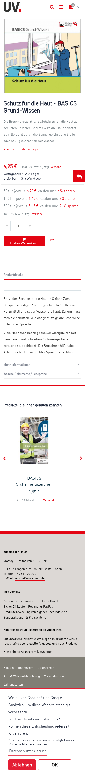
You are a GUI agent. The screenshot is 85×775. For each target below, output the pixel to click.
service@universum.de (30, 578)
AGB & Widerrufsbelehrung (22, 676)
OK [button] (55, 765)
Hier (6, 651)
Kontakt (9, 668)
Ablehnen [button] (22, 765)
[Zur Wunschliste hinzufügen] (52, 241)
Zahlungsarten (13, 684)
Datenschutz (46, 668)
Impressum (25, 668)
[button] (75, 24)
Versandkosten (54, 676)
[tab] (42, 275)
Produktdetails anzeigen (22, 149)
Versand (56, 167)
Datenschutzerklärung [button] (28, 750)
